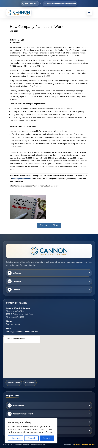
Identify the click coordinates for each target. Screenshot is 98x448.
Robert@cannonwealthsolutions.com (61, 3)
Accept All (47, 438)
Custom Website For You (84, 444)
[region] (31, 430)
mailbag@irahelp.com (21, 178)
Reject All (31, 438)
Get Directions (14, 383)
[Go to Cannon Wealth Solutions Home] (19, 12)
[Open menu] (89, 12)
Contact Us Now (49, 225)
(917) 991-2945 (31, 3)
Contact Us (30, 383)
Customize (16, 438)
